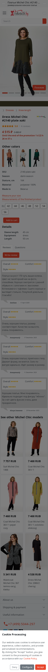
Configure (27, 667)
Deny (14, 667)
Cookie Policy (30, 658)
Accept (40, 667)
